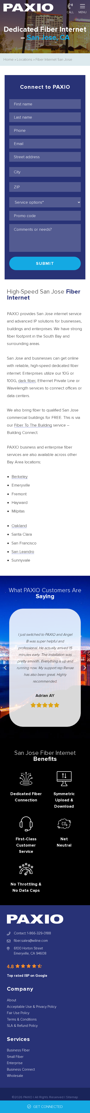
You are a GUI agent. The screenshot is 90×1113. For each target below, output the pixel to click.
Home (8, 59)
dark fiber (26, 380)
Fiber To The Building (33, 425)
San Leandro (23, 551)
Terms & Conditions (22, 1019)
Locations (24, 59)
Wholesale (15, 1076)
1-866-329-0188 (39, 933)
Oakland (19, 525)
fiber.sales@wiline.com (31, 941)
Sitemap (72, 1097)
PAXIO (27, 1097)
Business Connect (21, 1069)
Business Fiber (18, 1050)
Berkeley (20, 476)
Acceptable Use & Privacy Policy (31, 1007)
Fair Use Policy (18, 1013)
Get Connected (48, 1106)
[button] (5, 667)
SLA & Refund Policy (22, 1026)
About (11, 1000)
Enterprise (15, 1063)
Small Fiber (15, 1057)
